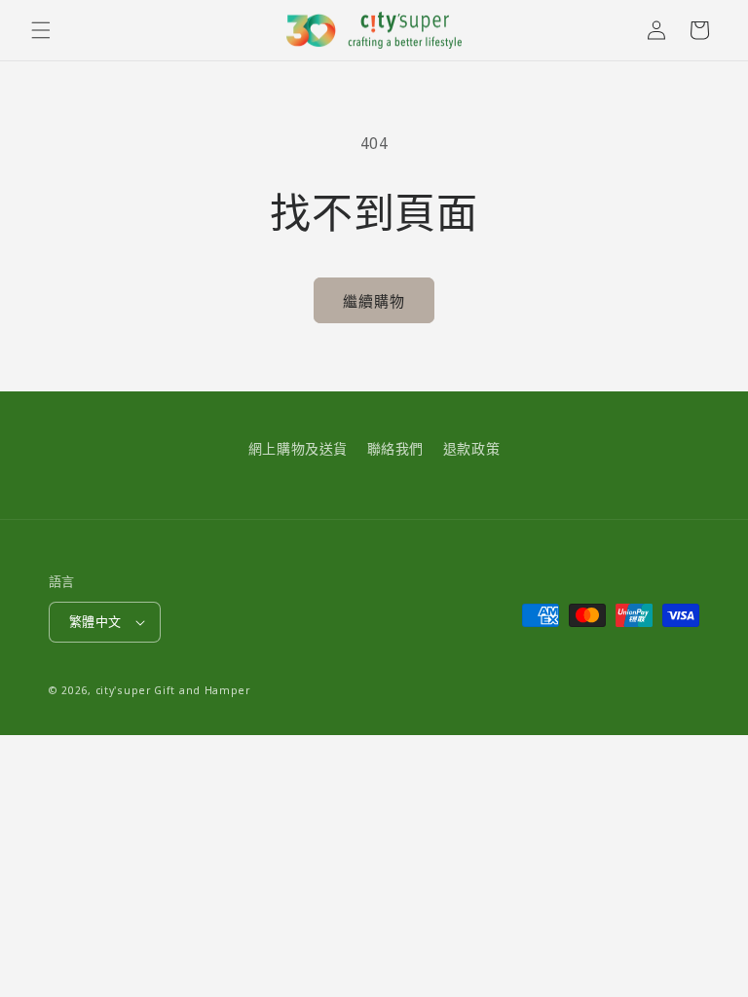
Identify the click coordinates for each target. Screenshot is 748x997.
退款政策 (471, 448)
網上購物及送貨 (298, 448)
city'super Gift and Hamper (172, 690)
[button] (40, 30)
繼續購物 (374, 301)
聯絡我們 (395, 448)
